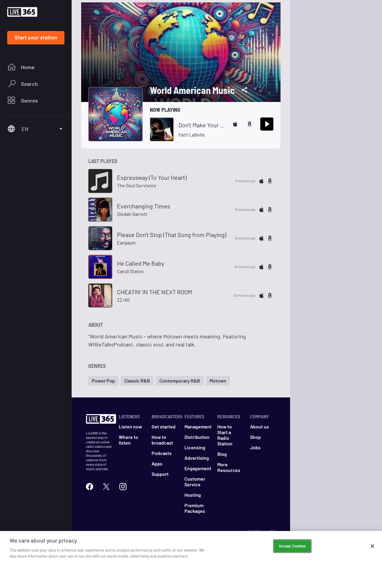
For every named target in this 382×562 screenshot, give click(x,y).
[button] (103, 380)
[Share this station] (244, 90)
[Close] (372, 546)
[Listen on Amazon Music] (249, 124)
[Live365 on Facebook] (89, 486)
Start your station (36, 37)
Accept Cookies (292, 546)
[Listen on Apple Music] (235, 124)
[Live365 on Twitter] (106, 486)
